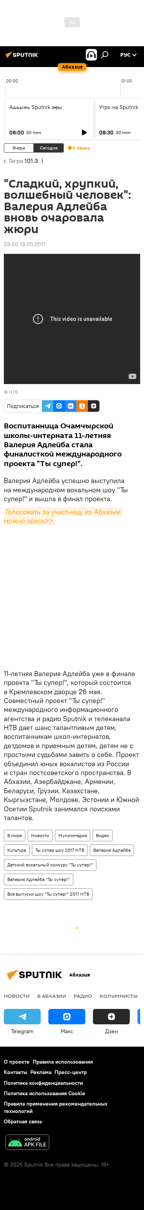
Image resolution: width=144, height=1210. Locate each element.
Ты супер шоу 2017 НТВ (59, 850)
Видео (102, 835)
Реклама (40, 1072)
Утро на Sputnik (118, 107)
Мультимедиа (72, 835)
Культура (16, 850)
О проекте (17, 1061)
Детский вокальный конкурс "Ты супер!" (50, 865)
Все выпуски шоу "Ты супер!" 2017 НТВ (48, 894)
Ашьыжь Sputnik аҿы (35, 107)
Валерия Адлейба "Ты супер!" (38, 879)
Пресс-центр (71, 1072)
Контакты (15, 1072)
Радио (83, 995)
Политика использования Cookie (44, 1093)
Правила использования (63, 1061)
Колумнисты (119, 995)
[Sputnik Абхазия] (23, 57)
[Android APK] (27, 1143)
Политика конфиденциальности (43, 1082)
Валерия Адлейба (112, 850)
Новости (40, 835)
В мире (14, 835)
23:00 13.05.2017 (25, 244)
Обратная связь (23, 1121)
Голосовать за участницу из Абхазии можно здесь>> (63, 516)
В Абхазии (51, 995)
